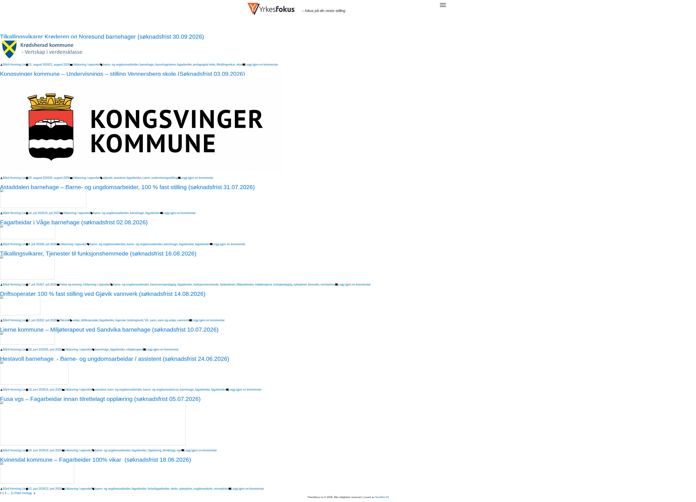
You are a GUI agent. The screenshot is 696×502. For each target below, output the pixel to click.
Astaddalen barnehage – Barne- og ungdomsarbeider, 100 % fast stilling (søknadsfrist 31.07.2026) (127, 187)
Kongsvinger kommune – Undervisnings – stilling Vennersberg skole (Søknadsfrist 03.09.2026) (122, 74)
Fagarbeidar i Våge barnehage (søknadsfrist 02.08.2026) (74, 222)
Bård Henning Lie (14, 64)
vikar (239, 64)
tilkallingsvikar (226, 64)
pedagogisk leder (204, 64)
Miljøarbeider (245, 284)
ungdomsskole (203, 488)
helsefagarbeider (158, 488)
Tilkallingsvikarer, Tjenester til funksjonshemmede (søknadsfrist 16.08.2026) (98, 253)
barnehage (147, 64)
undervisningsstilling (164, 177)
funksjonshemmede (206, 284)
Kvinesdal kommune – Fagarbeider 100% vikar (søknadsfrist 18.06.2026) (95, 459)
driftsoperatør (89, 320)
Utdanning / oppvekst (86, 64)
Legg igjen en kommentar (261, 64)
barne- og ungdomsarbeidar (107, 244)
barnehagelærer (165, 64)
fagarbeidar (186, 244)
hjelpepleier (227, 284)
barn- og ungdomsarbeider (125, 389)
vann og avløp (167, 320)
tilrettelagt (169, 450)
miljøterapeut (263, 284)
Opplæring (154, 450)
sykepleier (300, 284)
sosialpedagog (282, 284)
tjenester (313, 284)
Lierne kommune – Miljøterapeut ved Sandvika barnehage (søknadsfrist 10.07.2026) (109, 329)
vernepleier (327, 284)
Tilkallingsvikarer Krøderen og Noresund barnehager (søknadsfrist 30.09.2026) (102, 36)
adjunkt (107, 177)
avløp (76, 320)
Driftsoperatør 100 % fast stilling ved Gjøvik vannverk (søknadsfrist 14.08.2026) (103, 294)
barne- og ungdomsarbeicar (160, 389)
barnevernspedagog (163, 284)
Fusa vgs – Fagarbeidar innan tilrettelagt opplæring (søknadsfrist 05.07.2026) (100, 399)
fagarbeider (184, 64)
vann (153, 320)
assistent (119, 177)
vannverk (183, 320)
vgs (179, 450)
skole (174, 488)
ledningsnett (135, 320)
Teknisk (64, 320)
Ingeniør (120, 320)
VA (146, 320)
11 (12, 493)
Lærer (146, 177)
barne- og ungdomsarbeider (120, 64)
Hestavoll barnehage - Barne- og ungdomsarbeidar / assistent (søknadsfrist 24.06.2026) (114, 359)
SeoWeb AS (382, 497)
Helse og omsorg (71, 284)
